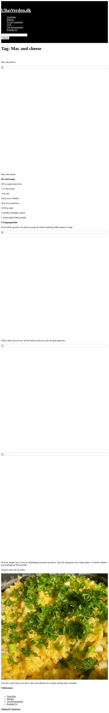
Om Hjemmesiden (15, 27)
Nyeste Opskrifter (15, 22)
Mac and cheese (12, 56)
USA (9, 25)
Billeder (10, 20)
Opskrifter (11, 17)
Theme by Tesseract (10, 709)
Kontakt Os (12, 30)
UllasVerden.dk (16, 10)
